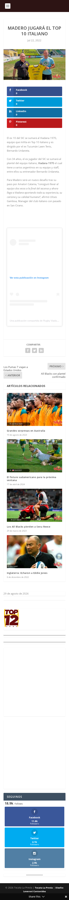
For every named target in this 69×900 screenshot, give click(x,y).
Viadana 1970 (46, 163)
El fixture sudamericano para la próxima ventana (31, 479)
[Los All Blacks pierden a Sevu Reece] (34, 505)
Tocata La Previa (44, 887)
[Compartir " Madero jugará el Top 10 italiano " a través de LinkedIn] (41, 350)
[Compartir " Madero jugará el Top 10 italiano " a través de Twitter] (34, 350)
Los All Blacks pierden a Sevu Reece (28, 526)
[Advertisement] (34, 682)
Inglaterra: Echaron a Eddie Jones (27, 573)
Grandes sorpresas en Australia (26, 430)
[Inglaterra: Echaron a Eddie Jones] (34, 551)
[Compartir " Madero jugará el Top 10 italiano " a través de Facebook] (27, 350)
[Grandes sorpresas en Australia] (34, 409)
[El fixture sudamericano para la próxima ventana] (34, 455)
